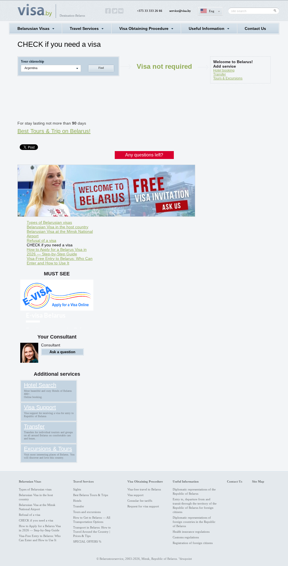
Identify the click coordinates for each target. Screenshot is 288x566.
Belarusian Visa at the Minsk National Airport (60, 233)
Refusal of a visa (41, 240)
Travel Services (84, 28)
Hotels (77, 500)
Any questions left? (144, 154)
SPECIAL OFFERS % (87, 541)
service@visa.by (180, 10)
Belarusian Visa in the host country (57, 227)
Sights (77, 489)
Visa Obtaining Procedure (143, 28)
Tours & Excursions (227, 78)
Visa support (135, 495)
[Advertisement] (119, 103)
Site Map (258, 481)
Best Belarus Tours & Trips (90, 495)
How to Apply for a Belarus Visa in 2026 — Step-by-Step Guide (57, 251)
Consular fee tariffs (139, 500)
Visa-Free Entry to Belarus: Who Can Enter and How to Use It (60, 260)
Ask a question (62, 352)
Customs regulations (186, 537)
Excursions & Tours (48, 449)
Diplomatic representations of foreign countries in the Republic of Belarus (194, 522)
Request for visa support (143, 506)
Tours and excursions (87, 512)
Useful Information (206, 28)
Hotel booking (224, 70)
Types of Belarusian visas (49, 222)
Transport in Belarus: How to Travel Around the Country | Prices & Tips (92, 532)
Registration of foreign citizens (193, 543)
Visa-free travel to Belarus (144, 489)
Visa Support (40, 407)
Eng (211, 11)
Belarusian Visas (33, 28)
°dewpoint (185, 558)
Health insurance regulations (191, 531)
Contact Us (255, 28)
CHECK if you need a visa (50, 245)
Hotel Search (40, 385)
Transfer (219, 74)
